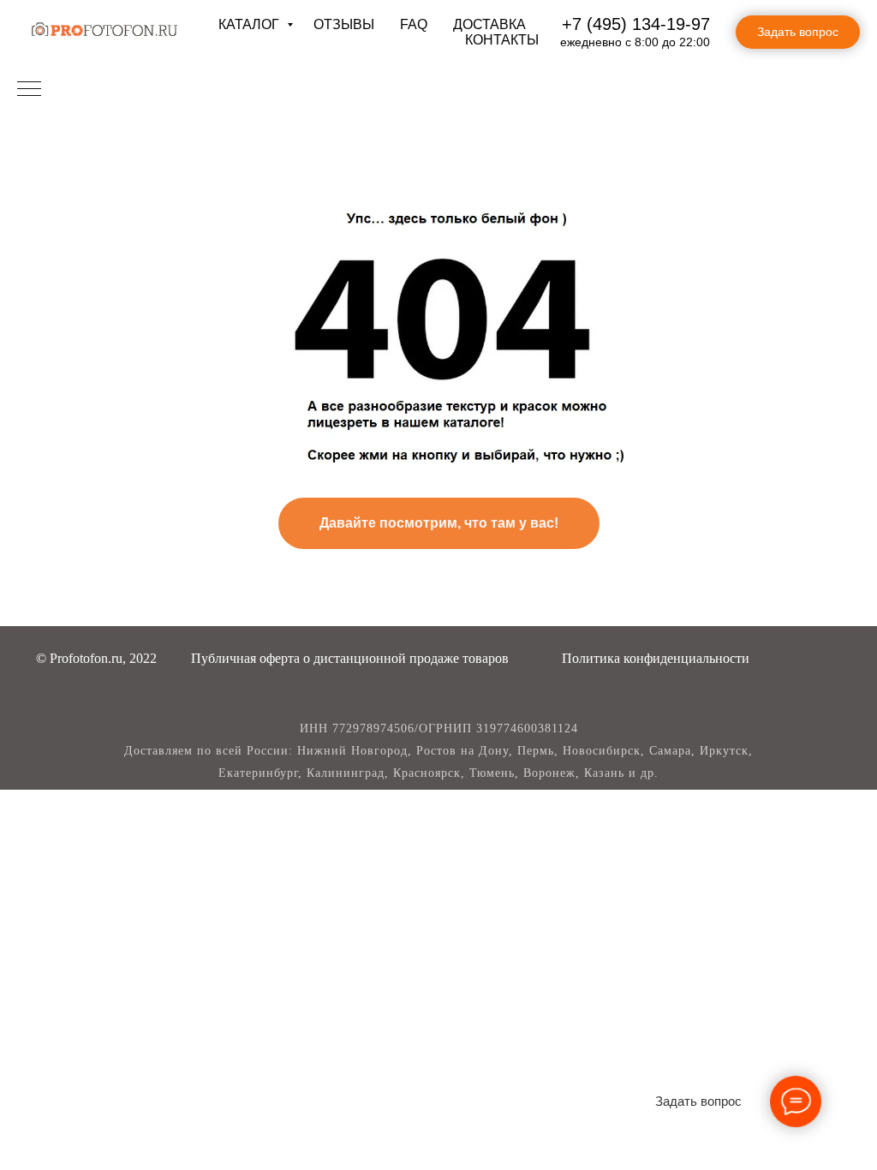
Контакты (502, 40)
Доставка (489, 24)
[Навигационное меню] (29, 89)
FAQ (413, 24)
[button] (350, 658)
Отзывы (343, 24)
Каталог (250, 24)
